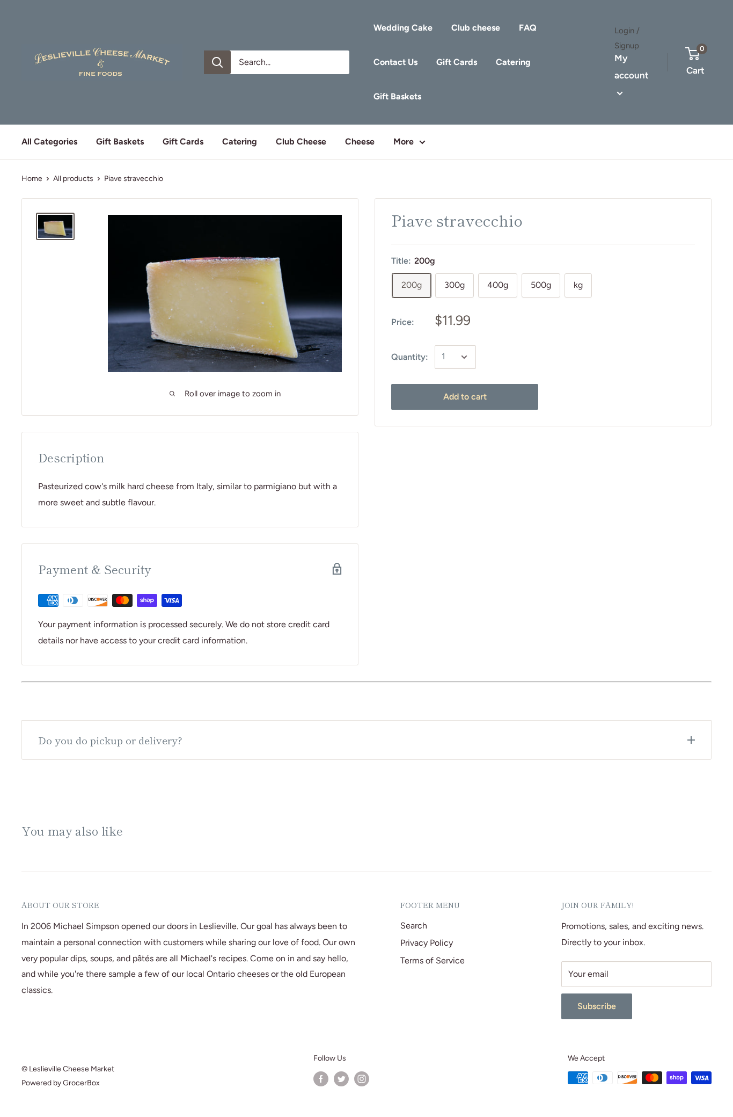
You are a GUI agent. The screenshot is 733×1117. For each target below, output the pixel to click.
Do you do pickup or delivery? (110, 739)
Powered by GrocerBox (60, 1082)
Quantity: (409, 357)
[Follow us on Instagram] (361, 1078)
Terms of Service (432, 960)
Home (31, 178)
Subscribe (596, 1006)
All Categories (49, 141)
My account (631, 67)
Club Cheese (301, 141)
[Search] (217, 62)
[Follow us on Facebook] (320, 1078)
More (403, 141)
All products (73, 178)
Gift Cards (456, 62)
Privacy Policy (426, 943)
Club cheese (475, 28)
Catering (513, 62)
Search (413, 925)
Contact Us (395, 62)
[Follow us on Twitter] (341, 1078)
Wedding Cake (403, 28)
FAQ (528, 28)
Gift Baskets (397, 96)
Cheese (360, 141)
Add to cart (465, 396)
